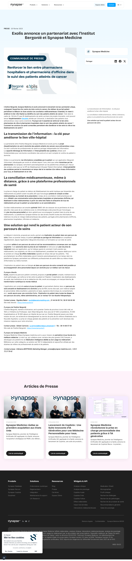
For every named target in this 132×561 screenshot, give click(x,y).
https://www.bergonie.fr (35, 328)
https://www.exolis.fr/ (25, 302)
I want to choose (22, 551)
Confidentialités (100, 521)
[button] (33, 5)
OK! (36, 551)
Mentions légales (87, 521)
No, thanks (8, 551)
